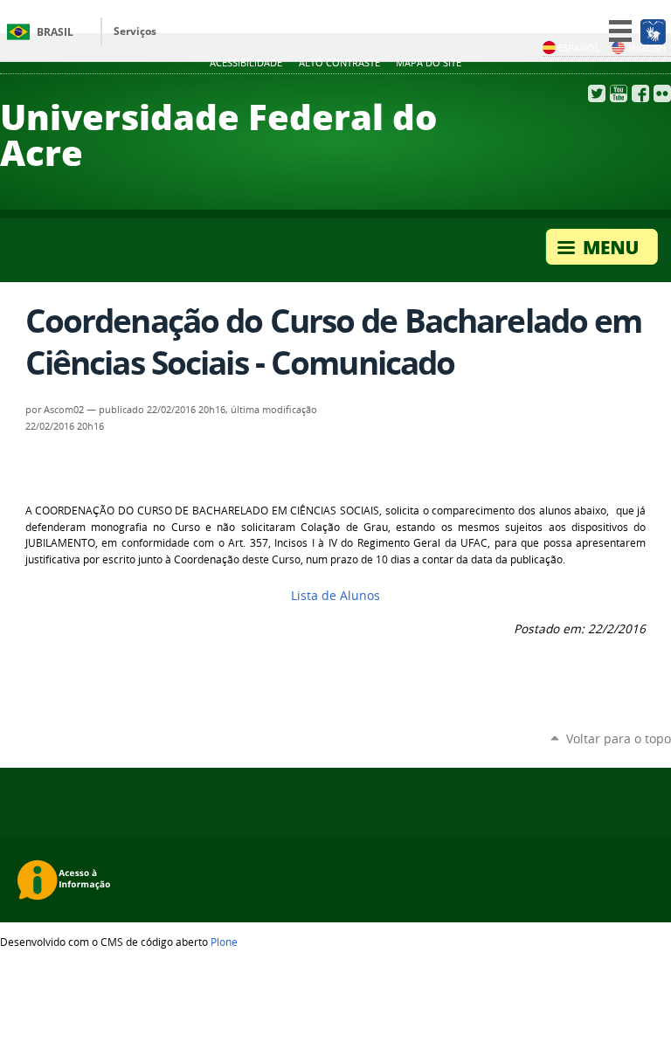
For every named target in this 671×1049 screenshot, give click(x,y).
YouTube (618, 93)
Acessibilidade (246, 63)
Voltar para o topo (618, 738)
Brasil (55, 31)
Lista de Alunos (335, 596)
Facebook (640, 93)
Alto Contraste (339, 63)
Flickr (662, 93)
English (646, 47)
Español (578, 47)
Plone (224, 942)
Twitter (596, 93)
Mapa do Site (428, 63)
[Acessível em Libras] (652, 31)
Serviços (135, 31)
